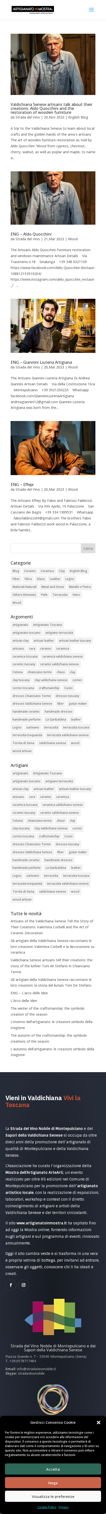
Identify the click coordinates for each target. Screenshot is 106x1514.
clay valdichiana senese (51, 680)
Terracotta (60, 595)
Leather (55, 579)
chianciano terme (40, 672)
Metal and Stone (52, 587)
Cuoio (68, 688)
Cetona (18, 672)
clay (72, 672)
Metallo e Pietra (80, 587)
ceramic (45, 648)
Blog (16, 571)
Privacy (64, 1507)
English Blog (78, 117)
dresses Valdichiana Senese (32, 703)
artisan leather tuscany (75, 640)
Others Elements (24, 595)
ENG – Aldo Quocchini (31, 234)
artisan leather (44, 640)
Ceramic (30, 571)
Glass (41, 579)
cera (32, 648)
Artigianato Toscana (47, 625)
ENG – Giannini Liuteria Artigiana (41, 362)
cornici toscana (23, 688)
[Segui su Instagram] (23, 1285)
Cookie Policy (46, 1507)
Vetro (76, 595)
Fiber (16, 579)
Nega (53, 1482)
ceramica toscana (25, 656)
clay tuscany (21, 680)
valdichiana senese (52, 743)
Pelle (44, 595)
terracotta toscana (76, 727)
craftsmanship (49, 688)
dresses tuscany (67, 696)
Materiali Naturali (24, 587)
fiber (60, 703)
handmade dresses (58, 711)
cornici (77, 680)
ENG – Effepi (22, 484)
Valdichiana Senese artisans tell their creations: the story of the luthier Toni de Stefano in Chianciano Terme (51, 966)
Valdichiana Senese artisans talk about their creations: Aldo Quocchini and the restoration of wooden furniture (51, 108)
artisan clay (21, 640)
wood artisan (22, 751)
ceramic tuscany (24, 664)
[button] (98, 1422)
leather (76, 719)
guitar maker (78, 703)
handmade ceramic (26, 711)
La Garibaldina (56, 719)
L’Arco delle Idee (24, 1000)
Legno (69, 579)
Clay (62, 571)
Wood (73, 239)
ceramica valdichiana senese (62, 656)
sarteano (32, 727)
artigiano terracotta (59, 633)
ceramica (62, 648)
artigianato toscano (26, 633)
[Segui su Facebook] (10, 1285)
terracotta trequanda (27, 735)
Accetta (53, 1469)
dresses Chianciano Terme (32, 696)
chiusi (61, 672)
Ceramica (47, 571)
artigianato (20, 625)
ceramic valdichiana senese (59, 664)
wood (75, 743)
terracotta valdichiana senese (68, 735)
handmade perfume (27, 719)
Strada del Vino (28, 117)
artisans (18, 648)
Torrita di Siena (23, 743)
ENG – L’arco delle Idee (29, 993)
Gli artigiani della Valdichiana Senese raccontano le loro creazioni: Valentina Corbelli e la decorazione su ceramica (52, 946)
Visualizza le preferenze (53, 1496)
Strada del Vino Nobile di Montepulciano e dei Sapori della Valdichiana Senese (53, 1348)
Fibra (28, 579)
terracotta (51, 727)
